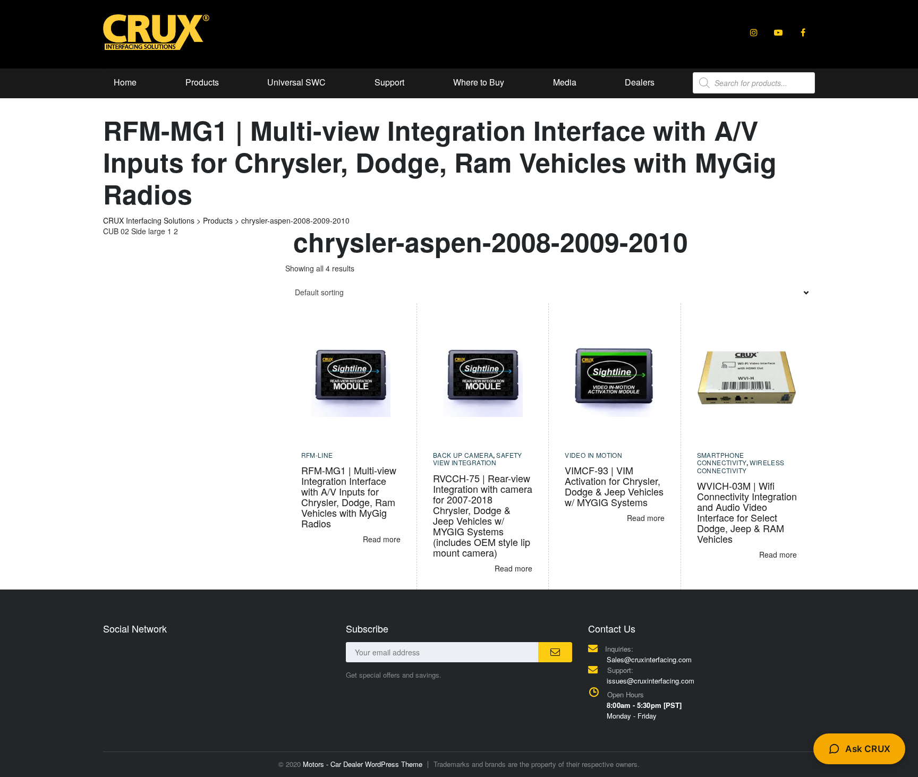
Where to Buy (478, 82)
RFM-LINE (317, 454)
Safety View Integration (477, 458)
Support (389, 82)
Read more (382, 539)
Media (564, 82)
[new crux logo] (156, 31)
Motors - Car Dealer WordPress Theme (362, 764)
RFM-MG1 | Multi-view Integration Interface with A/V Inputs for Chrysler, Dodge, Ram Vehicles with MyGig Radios (348, 496)
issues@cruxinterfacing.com (650, 681)
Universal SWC (296, 82)
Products (202, 82)
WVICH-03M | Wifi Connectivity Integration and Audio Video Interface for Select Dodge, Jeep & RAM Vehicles (747, 512)
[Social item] (754, 32)
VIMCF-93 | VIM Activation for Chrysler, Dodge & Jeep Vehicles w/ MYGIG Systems (614, 486)
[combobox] (550, 292)
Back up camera (463, 454)
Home (125, 82)
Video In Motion (593, 454)
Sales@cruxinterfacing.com (649, 659)
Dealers (639, 82)
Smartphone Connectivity (722, 458)
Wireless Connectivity (741, 466)
